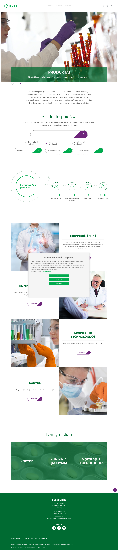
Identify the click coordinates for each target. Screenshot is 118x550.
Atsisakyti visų (59, 283)
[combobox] (28, 150)
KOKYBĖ (27, 461)
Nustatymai (59, 279)
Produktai (59, 6)
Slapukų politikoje (46, 271)
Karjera (68, 6)
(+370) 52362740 (60, 511)
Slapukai (24, 544)
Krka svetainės (43, 539)
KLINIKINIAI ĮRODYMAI (59, 461)
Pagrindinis (14, 84)
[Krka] (11, 6)
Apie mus (50, 6)
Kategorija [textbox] (20, 150)
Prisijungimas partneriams (52, 544)
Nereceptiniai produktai (54, 143)
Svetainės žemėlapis (67, 544)
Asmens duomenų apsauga (36, 544)
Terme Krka (34, 539)
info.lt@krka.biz (62, 513)
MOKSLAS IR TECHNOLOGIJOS (91, 461)
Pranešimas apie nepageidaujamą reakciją (59, 518)
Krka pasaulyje (59, 516)
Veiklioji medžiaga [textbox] (84, 150)
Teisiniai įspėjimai (16, 544)
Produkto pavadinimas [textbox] (54, 150)
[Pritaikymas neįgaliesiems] (111, 6)
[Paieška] (103, 6)
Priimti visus (59, 275)
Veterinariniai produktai (79, 143)
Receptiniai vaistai (33, 143)
